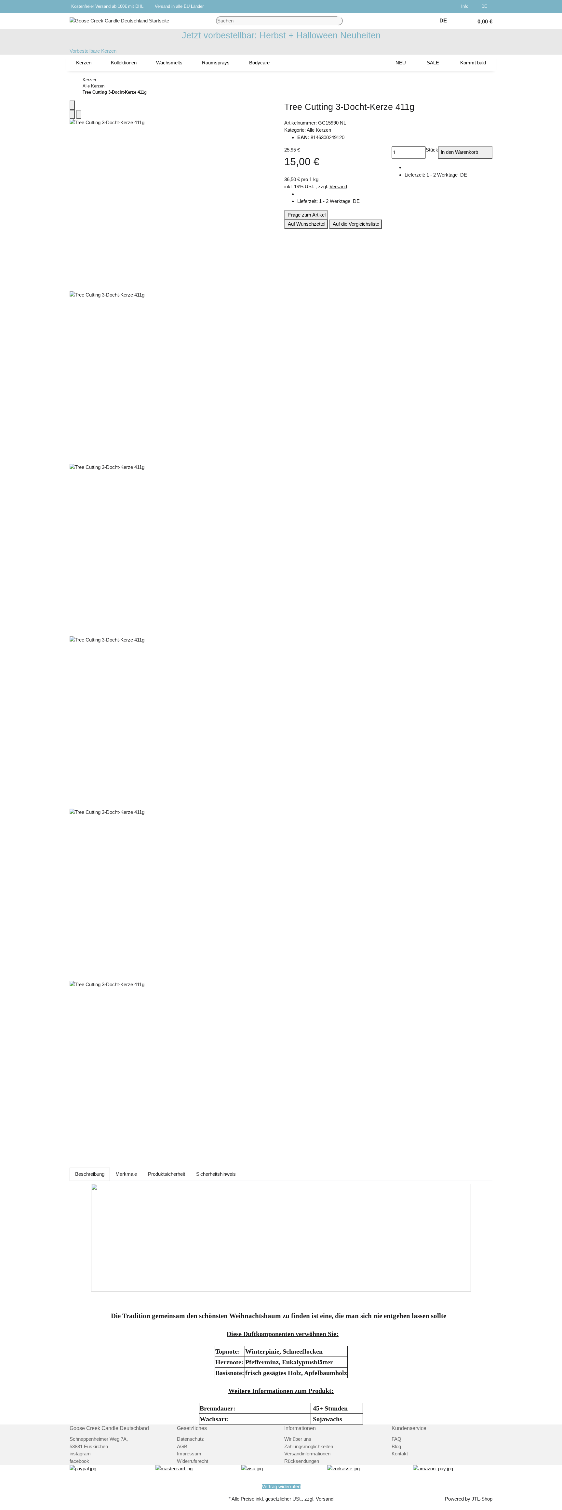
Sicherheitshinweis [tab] (216, 1174)
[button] (466, 6)
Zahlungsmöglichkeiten (308, 1446)
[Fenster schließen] (72, 105)
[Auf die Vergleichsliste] (72, 114)
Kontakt (400, 1453)
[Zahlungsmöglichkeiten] (83, 1468)
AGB (182, 1446)
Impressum (189, 1453)
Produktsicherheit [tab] (166, 1174)
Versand (338, 186)
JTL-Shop (482, 1499)
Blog (396, 1446)
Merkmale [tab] (126, 1174)
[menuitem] (83, 63)
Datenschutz (190, 1439)
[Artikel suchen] (340, 21)
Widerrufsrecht (192, 1461)
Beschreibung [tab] (89, 1174)
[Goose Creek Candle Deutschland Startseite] (119, 20)
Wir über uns (297, 1439)
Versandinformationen (307, 1453)
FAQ (396, 1439)
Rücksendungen (301, 1461)
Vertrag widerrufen (281, 1486)
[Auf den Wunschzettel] (78, 114)
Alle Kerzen (319, 130)
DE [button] (484, 6)
